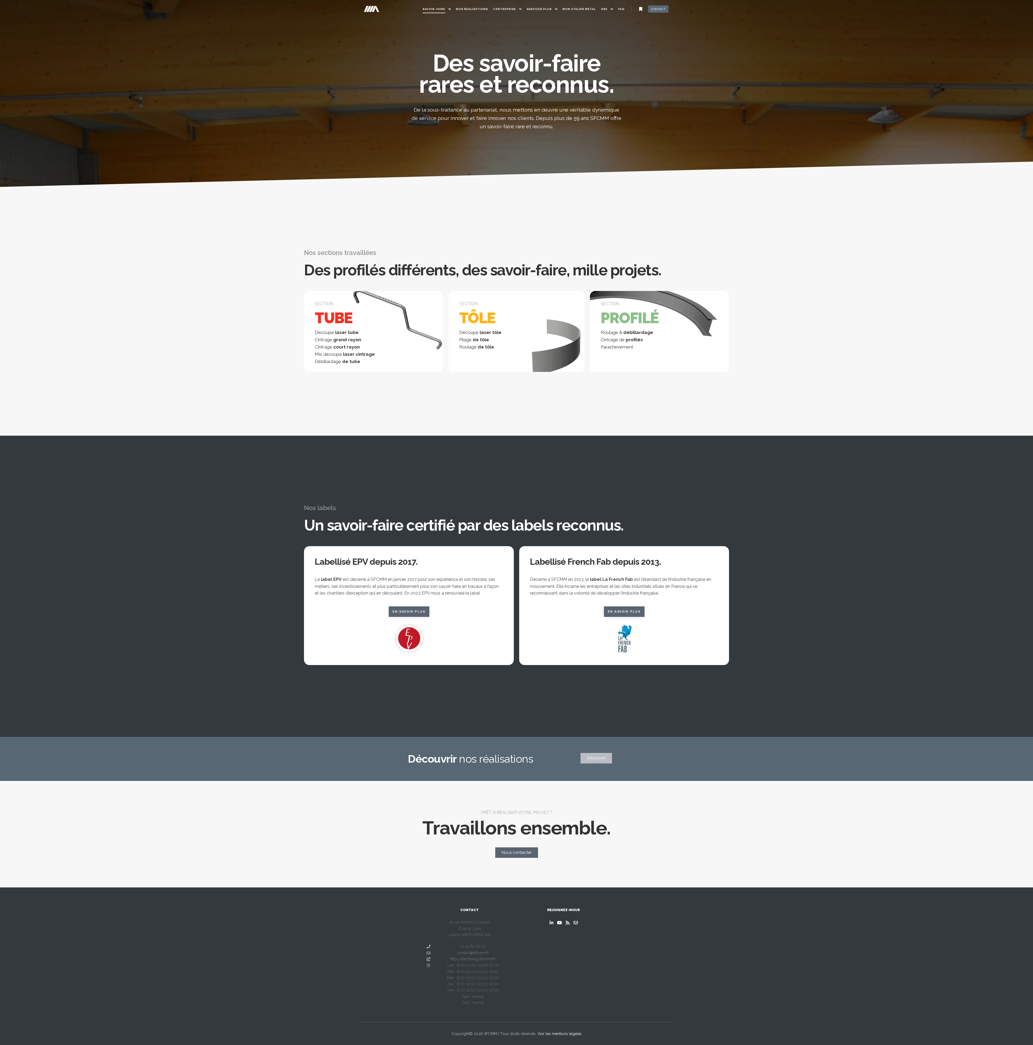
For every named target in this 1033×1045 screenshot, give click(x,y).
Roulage (476, 347)
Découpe (337, 332)
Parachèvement (617, 347)
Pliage (474, 339)
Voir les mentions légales (559, 1034)
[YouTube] (559, 922)
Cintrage (338, 339)
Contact (658, 9)
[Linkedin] (551, 922)
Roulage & (627, 332)
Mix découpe (345, 354)
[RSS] (567, 922)
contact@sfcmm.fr (473, 953)
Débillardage (337, 361)
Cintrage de (622, 339)
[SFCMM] (371, 9)
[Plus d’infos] (640, 9)
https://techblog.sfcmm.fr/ (473, 959)
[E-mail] (575, 922)
